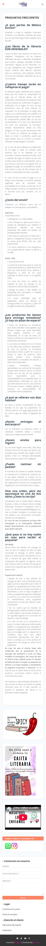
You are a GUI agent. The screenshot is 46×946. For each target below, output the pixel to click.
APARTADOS (7, 930)
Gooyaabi (36, 942)
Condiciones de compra (11, 909)
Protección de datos (9, 914)
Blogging (17, 942)
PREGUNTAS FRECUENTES (11, 925)
